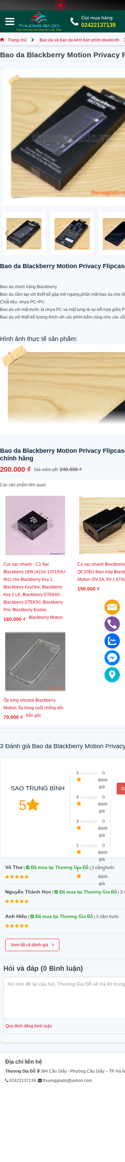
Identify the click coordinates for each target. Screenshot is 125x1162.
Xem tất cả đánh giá (32, 944)
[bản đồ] (112, 674)
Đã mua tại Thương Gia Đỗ (59, 867)
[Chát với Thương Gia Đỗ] (112, 657)
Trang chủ (17, 40)
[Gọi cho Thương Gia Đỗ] (112, 624)
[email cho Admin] (112, 607)
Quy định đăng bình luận (29, 1026)
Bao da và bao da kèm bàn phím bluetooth (79, 40)
